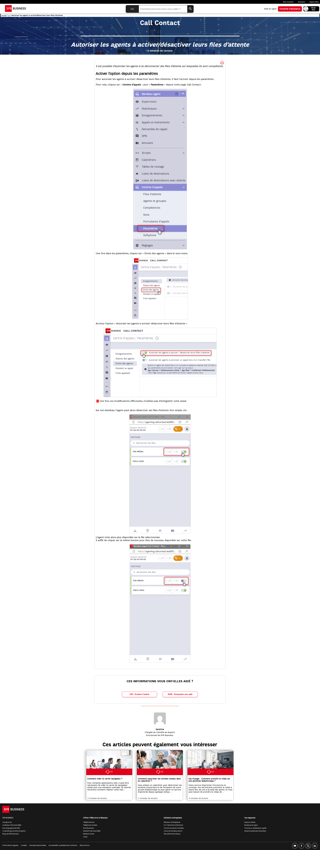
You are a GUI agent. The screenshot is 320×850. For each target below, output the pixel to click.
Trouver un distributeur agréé (255, 828)
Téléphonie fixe (88, 822)
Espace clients (249, 822)
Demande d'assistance (290, 9)
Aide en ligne (270, 9)
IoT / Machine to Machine (173, 825)
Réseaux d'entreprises (172, 822)
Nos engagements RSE (11, 828)
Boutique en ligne (251, 825)
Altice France (84, 845)
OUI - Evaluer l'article (139, 694)
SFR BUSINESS (7, 817)
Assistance (301, 2)
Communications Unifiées (174, 828)
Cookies (24, 845)
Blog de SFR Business (10, 834)
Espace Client (314, 2)
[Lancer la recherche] (190, 9)
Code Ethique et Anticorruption (14, 831)
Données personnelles (38, 845)
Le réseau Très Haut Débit (11, 825)
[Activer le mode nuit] (311, 8)
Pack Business (88, 828)
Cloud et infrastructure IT (173, 831)
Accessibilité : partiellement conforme (63, 845)
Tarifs (85, 837)
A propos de (7, 822)
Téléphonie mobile (90, 825)
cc (9, 15)
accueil (3, 15)
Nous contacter (288, 2)
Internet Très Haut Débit (91, 831)
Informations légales (10, 845)
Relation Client (88, 834)
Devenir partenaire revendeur (255, 831)
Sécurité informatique (172, 834)
